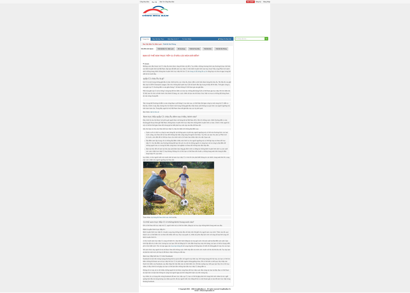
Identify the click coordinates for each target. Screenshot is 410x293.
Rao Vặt (154, 2)
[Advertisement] (223, 21)
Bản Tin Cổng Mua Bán (167, 2)
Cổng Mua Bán (144, 2)
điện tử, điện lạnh (155, 44)
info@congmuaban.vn (207, 290)
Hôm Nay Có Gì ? (173, 39)
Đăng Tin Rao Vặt (225, 39)
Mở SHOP (250, 2)
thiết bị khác (208, 48)
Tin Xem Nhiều (186, 39)
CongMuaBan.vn (200, 289)
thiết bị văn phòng (221, 48)
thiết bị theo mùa (194, 48)
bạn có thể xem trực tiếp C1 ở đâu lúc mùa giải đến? (171, 56)
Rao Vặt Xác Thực (158, 39)
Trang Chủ (146, 39)
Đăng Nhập (266, 2)
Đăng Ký (258, 2)
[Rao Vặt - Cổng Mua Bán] (155, 16)
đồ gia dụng (181, 48)
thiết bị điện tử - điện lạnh (166, 48)
